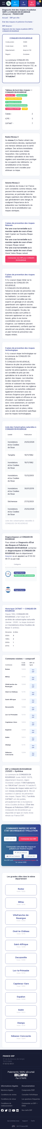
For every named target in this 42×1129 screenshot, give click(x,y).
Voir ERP (33, 671)
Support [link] (25, 1121)
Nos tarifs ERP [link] (27, 1110)
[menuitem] (5, 18)
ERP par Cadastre (14, 856)
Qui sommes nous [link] (13, 1121)
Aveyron (8, 556)
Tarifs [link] (33, 1121)
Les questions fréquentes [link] (31, 1099)
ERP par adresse (21, 852)
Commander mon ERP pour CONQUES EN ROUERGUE (21, 259)
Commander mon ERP (28, 839)
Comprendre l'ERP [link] (28, 1090)
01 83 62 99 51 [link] (8, 1064)
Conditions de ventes (8, 1095)
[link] (15, 3)
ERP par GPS (31, 856)
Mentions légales (7, 1090)
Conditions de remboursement (6, 1104)
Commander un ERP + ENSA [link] (30, 1104)
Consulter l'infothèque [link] (30, 1095)
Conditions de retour (8, 1099)
